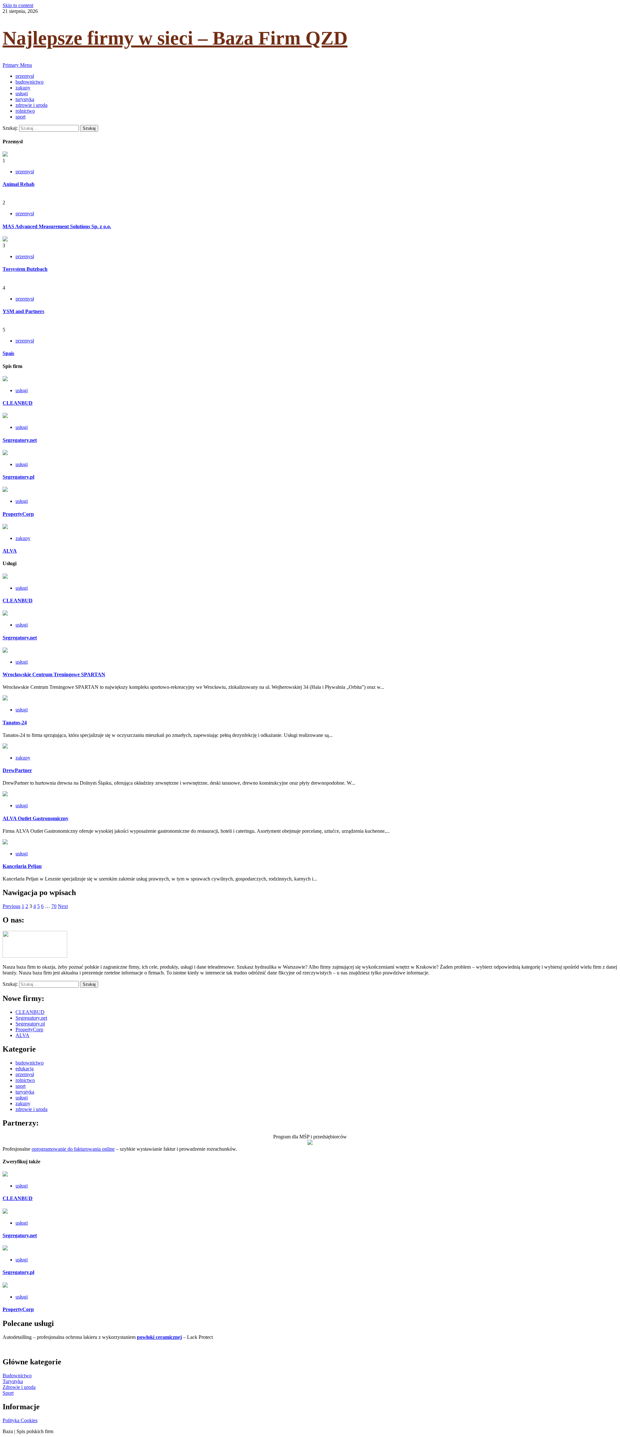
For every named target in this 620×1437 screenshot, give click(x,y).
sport (21, 116)
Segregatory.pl (18, 477)
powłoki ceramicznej (159, 1337)
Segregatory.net (20, 440)
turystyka (25, 99)
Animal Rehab (19, 184)
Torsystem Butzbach (25, 269)
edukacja (25, 1068)
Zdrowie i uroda (19, 1387)
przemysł (25, 76)
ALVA (10, 551)
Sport (8, 1393)
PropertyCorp (18, 514)
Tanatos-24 (15, 722)
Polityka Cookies (20, 1420)
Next (63, 906)
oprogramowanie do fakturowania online (73, 1149)
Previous (11, 906)
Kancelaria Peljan (22, 866)
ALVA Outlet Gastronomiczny (35, 818)
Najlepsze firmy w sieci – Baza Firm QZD (175, 38)
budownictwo (30, 82)
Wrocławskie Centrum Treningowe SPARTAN (54, 674)
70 (54, 906)
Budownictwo (17, 1375)
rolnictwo (25, 111)
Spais (8, 353)
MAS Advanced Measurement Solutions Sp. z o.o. (57, 226)
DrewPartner (17, 770)
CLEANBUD (18, 403)
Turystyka (13, 1381)
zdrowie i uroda (31, 105)
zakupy (23, 87)
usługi (22, 93)
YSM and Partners (23, 311)
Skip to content (18, 5)
